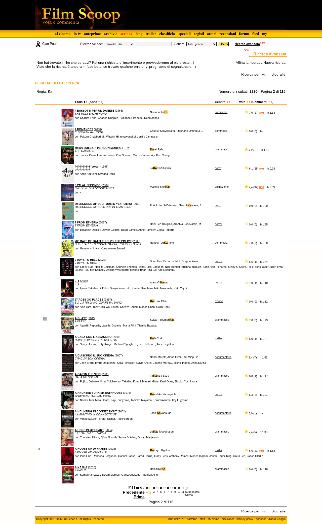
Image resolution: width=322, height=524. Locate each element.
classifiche (167, 33)
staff (202, 518)
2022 (102, 259)
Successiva (192, 491)
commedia (221, 112)
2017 (103, 222)
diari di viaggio (277, 518)
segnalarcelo (181, 66)
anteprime (92, 33)
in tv (77, 33)
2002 (122, 411)
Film (265, 74)
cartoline (192, 518)
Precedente (134, 492)
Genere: (179, 44)
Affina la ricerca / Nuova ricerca (261, 62)
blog (139, 33)
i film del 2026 (176, 518)
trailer (151, 33)
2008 (98, 129)
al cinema (63, 33)
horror (218, 223)
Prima (139, 497)
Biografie (278, 74)
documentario (223, 356)
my (264, 33)
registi (199, 33)
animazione (222, 186)
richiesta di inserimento (123, 62)
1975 (127, 392)
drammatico (222, 149)
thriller (218, 338)
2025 (112, 448)
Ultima (189, 494)
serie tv (126, 33)
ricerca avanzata (247, 44)
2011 (137, 203)
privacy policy (244, 518)
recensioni (227, 33)
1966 (119, 110)
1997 (108, 299)
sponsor (261, 518)
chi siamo (213, 518)
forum (244, 33)
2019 (116, 336)
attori (211, 33)
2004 (109, 430)
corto (218, 168)
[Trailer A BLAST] (45, 318)
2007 (105, 185)
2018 (92, 467)
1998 (104, 166)
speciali (185, 33)
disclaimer (228, 518)
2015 (92, 318)
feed (255, 33)
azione (219, 301)
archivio (110, 33)
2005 (105, 374)
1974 (126, 147)
